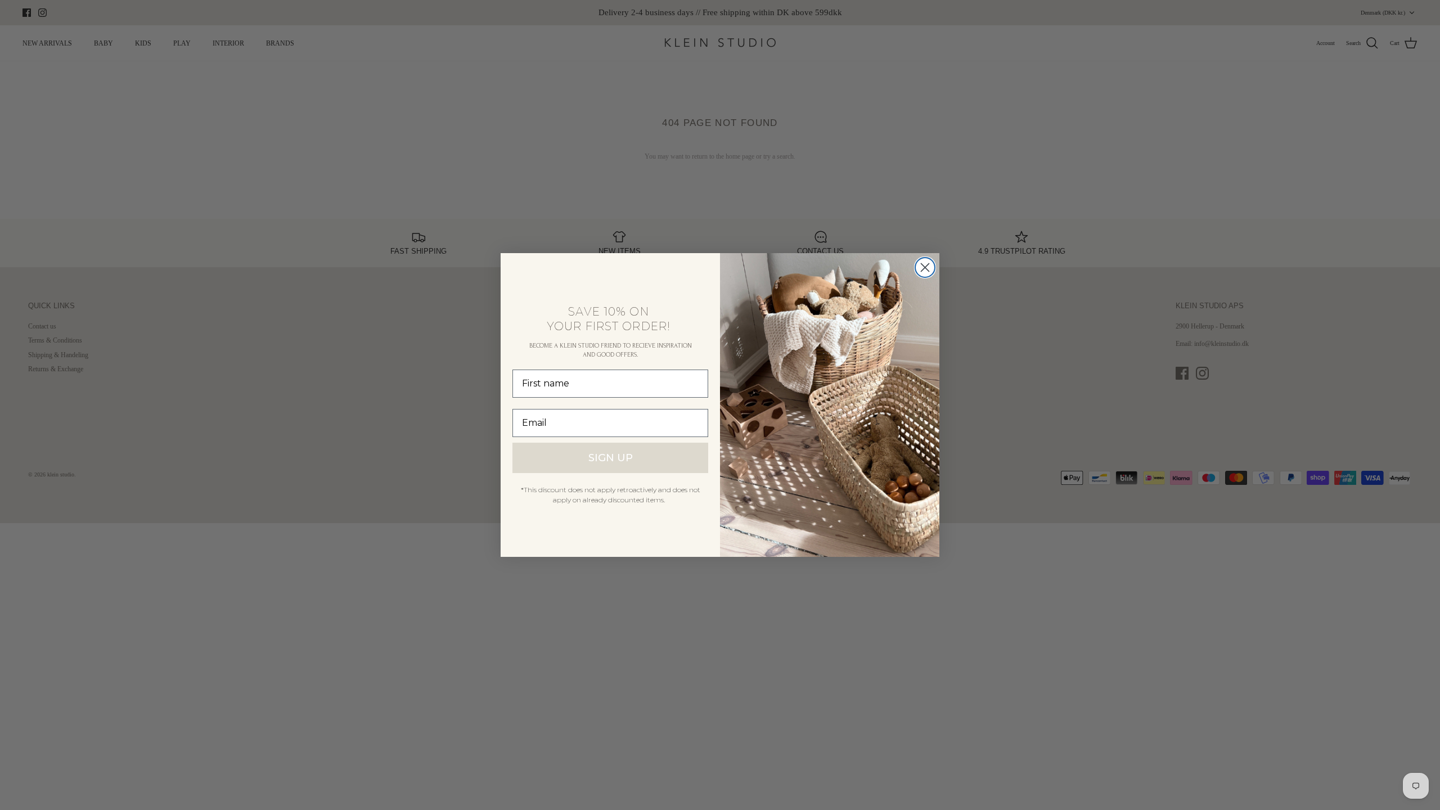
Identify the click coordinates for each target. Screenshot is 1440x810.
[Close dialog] (925, 267)
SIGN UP (610, 458)
